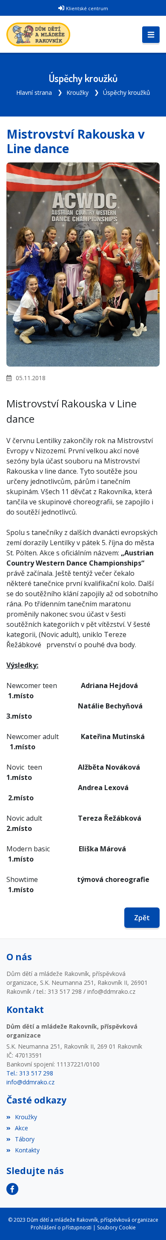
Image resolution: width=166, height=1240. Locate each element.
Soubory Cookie (116, 1227)
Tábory (24, 1139)
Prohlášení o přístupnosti (61, 1227)
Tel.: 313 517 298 (29, 1073)
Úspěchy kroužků (126, 92)
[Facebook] (12, 1189)
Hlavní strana (34, 92)
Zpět (142, 917)
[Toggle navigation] (151, 34)
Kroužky (77, 92)
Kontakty (27, 1150)
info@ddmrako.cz (30, 1082)
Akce (21, 1128)
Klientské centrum (87, 8)
